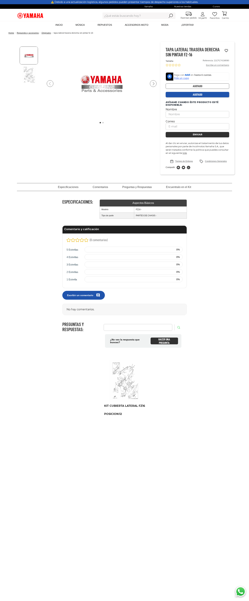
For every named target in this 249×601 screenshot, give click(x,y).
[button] (102, 84)
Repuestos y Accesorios (28, 33)
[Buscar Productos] (170, 16)
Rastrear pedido (189, 18)
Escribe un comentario (217, 65)
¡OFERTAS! (187, 25)
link (185, 153)
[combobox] (131, 16)
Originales (46, 33)
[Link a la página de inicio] (12, 33)
